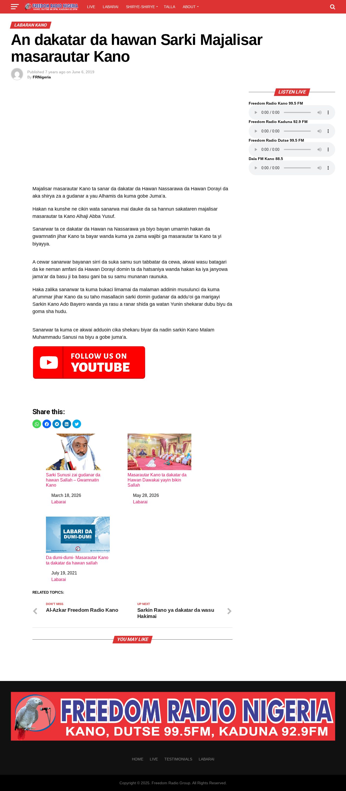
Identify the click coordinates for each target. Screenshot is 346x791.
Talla (169, 7)
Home (137, 759)
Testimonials (178, 759)
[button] (36, 424)
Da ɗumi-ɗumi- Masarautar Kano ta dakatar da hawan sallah (77, 560)
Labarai (110, 7)
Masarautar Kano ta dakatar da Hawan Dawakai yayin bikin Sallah (157, 480)
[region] (132, 140)
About (189, 7)
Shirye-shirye (140, 7)
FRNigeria (42, 77)
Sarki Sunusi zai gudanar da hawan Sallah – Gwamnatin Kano (73, 480)
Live (91, 7)
